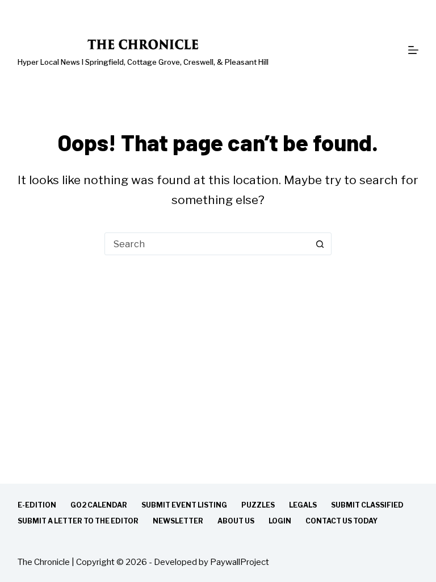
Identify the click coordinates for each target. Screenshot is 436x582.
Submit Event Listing (184, 505)
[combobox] (207, 243)
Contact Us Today (341, 521)
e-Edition (37, 505)
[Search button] (320, 244)
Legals (303, 505)
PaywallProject (239, 562)
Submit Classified (367, 505)
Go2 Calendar (98, 505)
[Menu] (413, 50)
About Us (235, 521)
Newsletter (178, 521)
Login (280, 521)
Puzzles (258, 505)
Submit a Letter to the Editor (78, 521)
